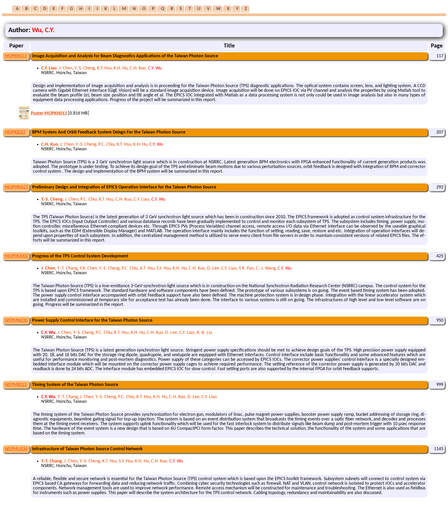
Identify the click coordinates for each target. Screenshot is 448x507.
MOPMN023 (16, 187)
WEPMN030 (16, 320)
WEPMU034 (16, 449)
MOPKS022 (15, 132)
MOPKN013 (15, 56)
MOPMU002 (16, 256)
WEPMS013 (15, 384)
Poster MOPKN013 (49, 113)
